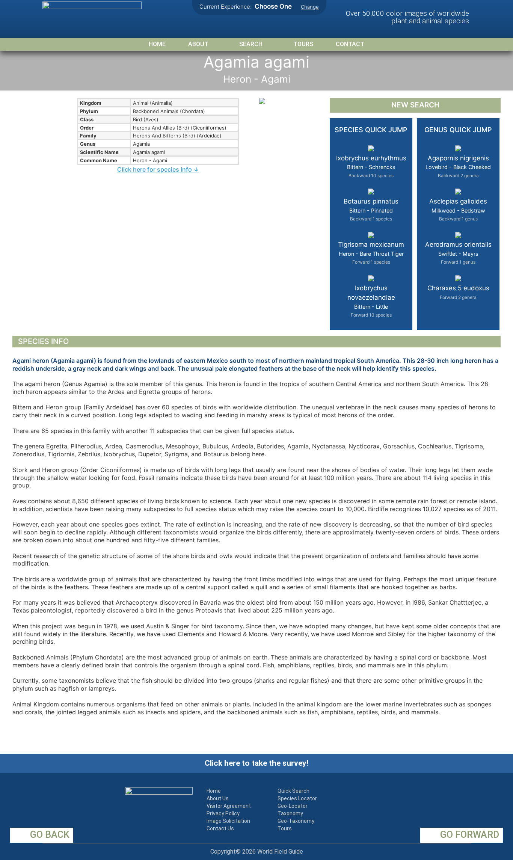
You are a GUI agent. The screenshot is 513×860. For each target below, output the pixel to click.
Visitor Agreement (229, 806)
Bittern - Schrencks (371, 166)
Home (157, 44)
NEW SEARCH (415, 105)
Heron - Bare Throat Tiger (371, 253)
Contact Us (220, 828)
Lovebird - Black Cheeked (458, 166)
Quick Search (293, 791)
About (198, 44)
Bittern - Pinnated (371, 210)
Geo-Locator (293, 806)
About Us (218, 798)
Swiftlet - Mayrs (458, 253)
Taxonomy (290, 813)
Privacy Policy (223, 813)
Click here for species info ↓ (158, 169)
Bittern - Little (371, 301)
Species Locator (297, 798)
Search (251, 44)
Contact (350, 44)
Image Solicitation (228, 821)
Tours (303, 44)
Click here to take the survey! (256, 763)
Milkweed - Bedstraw (458, 210)
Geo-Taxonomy (296, 821)
